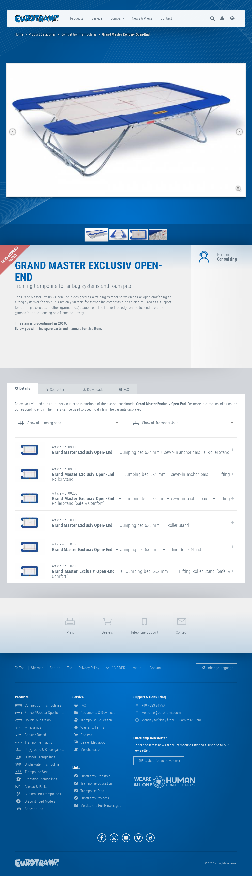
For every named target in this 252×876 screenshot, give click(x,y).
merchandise (90, 749)
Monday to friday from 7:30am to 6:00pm (171, 720)
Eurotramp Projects (94, 798)
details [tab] (24, 388)
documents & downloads (99, 713)
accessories (34, 809)
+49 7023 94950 (153, 705)
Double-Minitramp (38, 720)
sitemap (37, 668)
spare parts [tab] (58, 389)
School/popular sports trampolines (51, 713)
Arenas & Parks (36, 786)
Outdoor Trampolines (40, 757)
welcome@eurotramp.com (161, 713)
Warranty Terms (92, 727)
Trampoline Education (96, 720)
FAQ (83, 705)
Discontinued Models (40, 801)
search (55, 668)
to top (20, 668)
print (70, 632)
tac (69, 668)
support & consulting (149, 697)
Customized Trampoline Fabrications (51, 794)
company (117, 18)
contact (166, 18)
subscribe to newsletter (162, 761)
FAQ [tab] (126, 389)
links (76, 767)
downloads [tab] (95, 389)
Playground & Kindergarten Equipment (52, 749)
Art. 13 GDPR (115, 668)
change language (220, 668)
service (96, 18)
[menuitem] (77, 18)
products (76, 18)
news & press (142, 18)
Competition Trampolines (43, 705)
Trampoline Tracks (38, 742)
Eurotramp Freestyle (95, 776)
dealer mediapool (93, 742)
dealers (107, 632)
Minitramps (33, 727)
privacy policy (89, 668)
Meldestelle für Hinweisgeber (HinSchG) (110, 805)
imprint (137, 668)
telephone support (144, 632)
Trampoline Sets (37, 772)
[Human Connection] (164, 782)
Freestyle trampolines (41, 779)
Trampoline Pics (92, 791)
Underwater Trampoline (42, 764)
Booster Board (35, 735)
